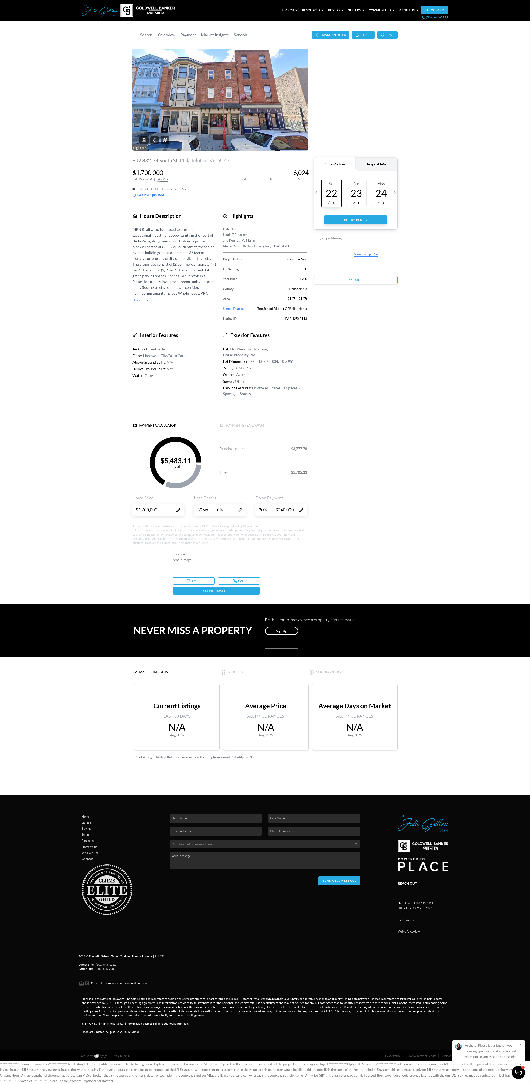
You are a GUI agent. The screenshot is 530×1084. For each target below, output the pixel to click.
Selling (86, 834)
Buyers (334, 10)
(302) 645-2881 (423, 908)
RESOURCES (311, 10)
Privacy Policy (392, 1056)
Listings (87, 822)
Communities (380, 10)
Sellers (354, 10)
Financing (88, 840)
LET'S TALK (434, 10)
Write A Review (409, 931)
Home (85, 816)
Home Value (89, 846)
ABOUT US (407, 10)
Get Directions (408, 920)
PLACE (159, 956)
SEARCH (288, 10)
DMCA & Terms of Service (420, 1056)
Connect (87, 858)
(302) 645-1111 (423, 903)
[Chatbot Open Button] (518, 1072)
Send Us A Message (339, 880)
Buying (86, 828)
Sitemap (446, 1056)
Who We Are (90, 852)
